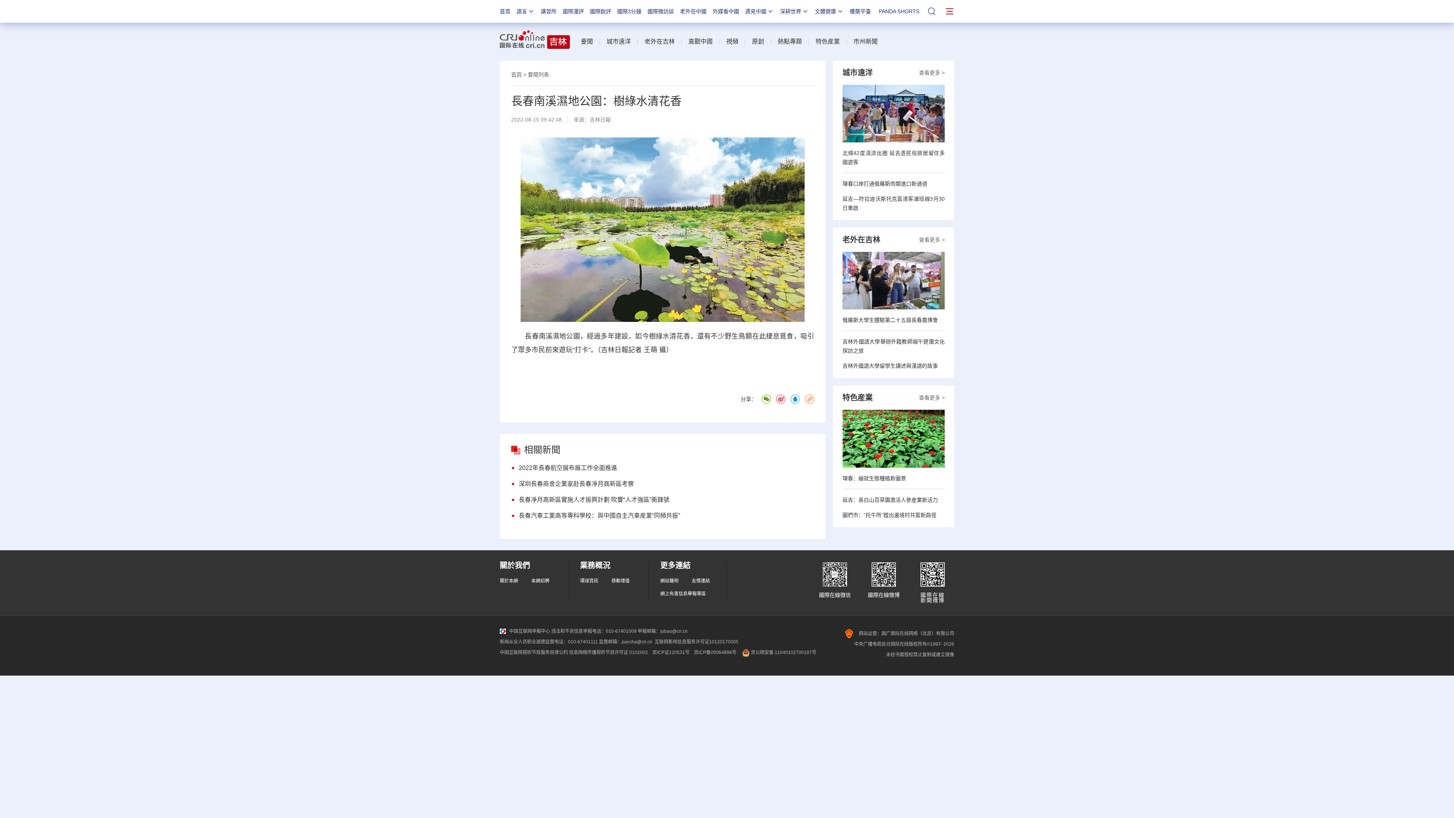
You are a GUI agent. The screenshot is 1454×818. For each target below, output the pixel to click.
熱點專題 (790, 41)
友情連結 (701, 581)
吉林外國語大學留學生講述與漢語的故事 (890, 366)
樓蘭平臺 (860, 11)
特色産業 (828, 41)
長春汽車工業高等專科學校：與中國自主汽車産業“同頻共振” (599, 515)
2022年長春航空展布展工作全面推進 (568, 468)
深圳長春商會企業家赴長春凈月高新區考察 (576, 484)
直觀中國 (700, 41)
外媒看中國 (726, 11)
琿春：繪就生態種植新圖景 (874, 478)
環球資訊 (589, 581)
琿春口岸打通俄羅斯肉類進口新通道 (884, 184)
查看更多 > (932, 73)
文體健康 (825, 11)
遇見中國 (755, 11)
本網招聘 (540, 581)
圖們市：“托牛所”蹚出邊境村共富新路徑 (889, 515)
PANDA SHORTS (899, 11)
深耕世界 (790, 11)
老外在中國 (693, 11)
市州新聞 (865, 41)
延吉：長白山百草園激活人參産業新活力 (890, 500)
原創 (758, 41)
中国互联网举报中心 (529, 631)
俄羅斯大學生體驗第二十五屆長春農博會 (890, 320)
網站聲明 (669, 581)
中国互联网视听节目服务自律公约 (534, 652)
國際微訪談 (660, 11)
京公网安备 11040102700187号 (783, 652)
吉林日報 (600, 120)
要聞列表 (538, 75)
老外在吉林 (659, 41)
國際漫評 (573, 11)
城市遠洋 (619, 41)
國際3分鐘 (629, 11)
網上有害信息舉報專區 (683, 593)
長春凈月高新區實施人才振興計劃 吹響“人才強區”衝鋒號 (594, 499)
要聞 (587, 41)
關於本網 (509, 581)
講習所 (549, 11)
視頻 (732, 41)
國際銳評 (600, 11)
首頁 (505, 11)
